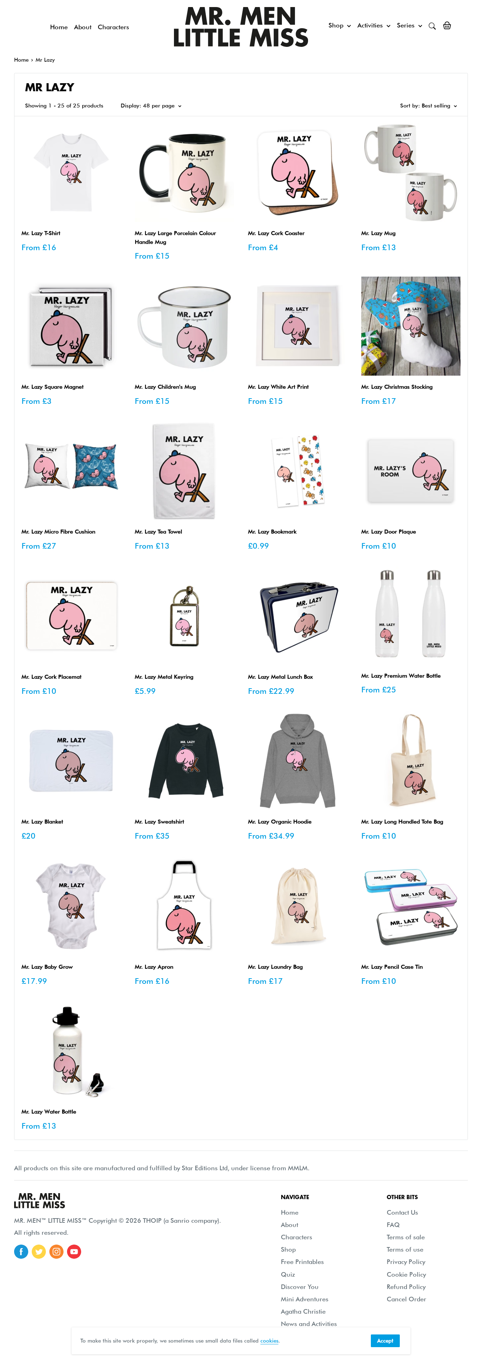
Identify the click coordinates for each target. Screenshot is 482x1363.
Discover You (300, 1286)
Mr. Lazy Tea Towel (158, 531)
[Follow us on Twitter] (39, 1252)
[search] (432, 25)
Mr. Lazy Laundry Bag (275, 966)
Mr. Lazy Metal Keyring (164, 676)
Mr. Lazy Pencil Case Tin (392, 966)
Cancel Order (406, 1299)
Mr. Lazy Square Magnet (53, 386)
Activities (370, 25)
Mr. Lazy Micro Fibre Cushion (58, 531)
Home (59, 27)
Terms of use (405, 1249)
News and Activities (309, 1323)
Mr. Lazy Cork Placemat (52, 676)
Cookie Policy (406, 1274)
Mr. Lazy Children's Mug (165, 386)
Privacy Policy (406, 1261)
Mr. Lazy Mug (378, 233)
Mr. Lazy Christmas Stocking (397, 386)
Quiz (288, 1274)
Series (406, 25)
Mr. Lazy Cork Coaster (276, 233)
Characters (113, 27)
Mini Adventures (305, 1299)
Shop (336, 25)
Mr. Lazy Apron (154, 966)
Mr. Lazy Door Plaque (388, 531)
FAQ (393, 1224)
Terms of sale (406, 1237)
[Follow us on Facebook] (21, 1252)
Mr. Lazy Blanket (42, 821)
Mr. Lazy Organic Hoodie (280, 821)
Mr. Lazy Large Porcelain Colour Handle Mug (175, 237)
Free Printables (302, 1261)
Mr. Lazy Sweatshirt (159, 821)
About (82, 27)
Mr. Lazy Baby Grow (47, 966)
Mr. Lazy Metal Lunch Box (280, 676)
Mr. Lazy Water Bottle (49, 1111)
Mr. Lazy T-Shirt (41, 233)
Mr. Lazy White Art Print (278, 386)
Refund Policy (406, 1286)
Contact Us (402, 1212)
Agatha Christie (303, 1311)
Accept (385, 1341)
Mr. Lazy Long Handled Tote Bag (402, 821)
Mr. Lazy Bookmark (272, 531)
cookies (269, 1341)
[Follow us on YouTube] (74, 1252)
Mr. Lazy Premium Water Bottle (401, 675)
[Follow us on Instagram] (56, 1252)
